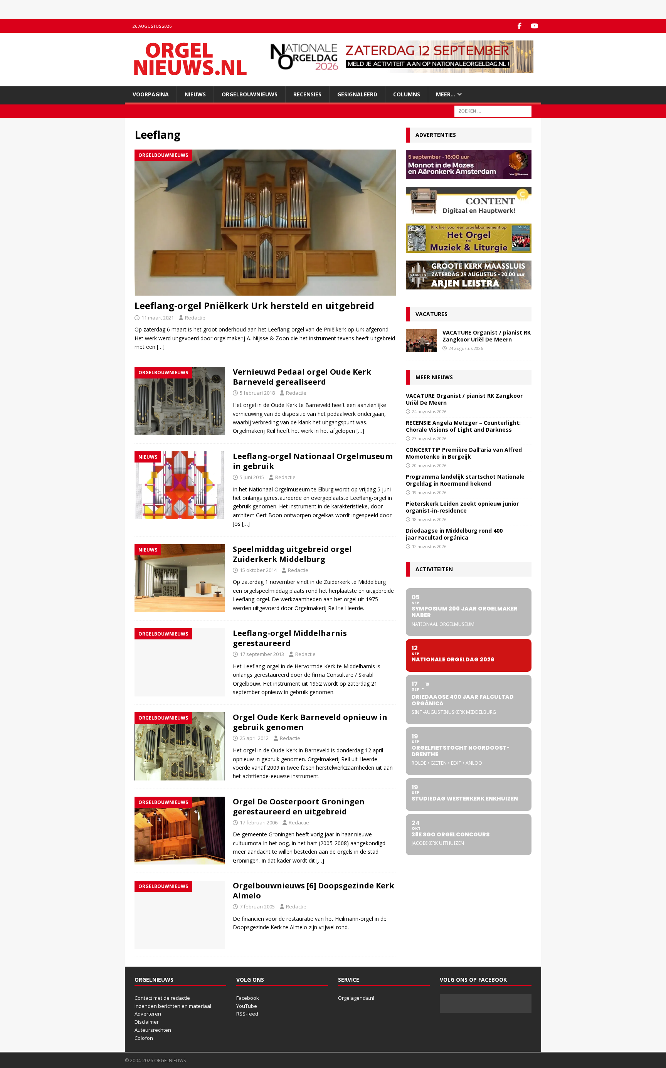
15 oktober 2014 (258, 570)
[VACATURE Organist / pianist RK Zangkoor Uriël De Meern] (421, 340)
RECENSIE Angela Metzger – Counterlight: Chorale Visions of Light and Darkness (463, 426)
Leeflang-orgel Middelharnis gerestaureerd (290, 638)
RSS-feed (247, 1013)
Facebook (247, 997)
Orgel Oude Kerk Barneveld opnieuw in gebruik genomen (310, 722)
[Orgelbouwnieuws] (180, 401)
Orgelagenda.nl (356, 997)
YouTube (246, 1005)
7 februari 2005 (257, 906)
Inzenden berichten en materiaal (173, 1005)
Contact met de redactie (162, 997)
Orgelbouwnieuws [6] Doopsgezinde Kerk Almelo (313, 890)
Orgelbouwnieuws (250, 94)
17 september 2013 (262, 654)
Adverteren (148, 1013)
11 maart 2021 (157, 317)
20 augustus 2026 (429, 465)
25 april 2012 (254, 738)
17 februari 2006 (259, 822)
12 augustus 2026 (429, 546)
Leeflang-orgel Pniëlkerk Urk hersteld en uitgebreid (254, 305)
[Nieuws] (180, 485)
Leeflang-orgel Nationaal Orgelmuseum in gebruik (313, 461)
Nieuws (195, 94)
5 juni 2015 (252, 477)
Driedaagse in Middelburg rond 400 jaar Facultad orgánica (454, 534)
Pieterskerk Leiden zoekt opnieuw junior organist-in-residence (462, 507)
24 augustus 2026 (466, 348)
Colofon (144, 1037)
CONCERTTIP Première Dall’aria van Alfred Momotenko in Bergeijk (464, 453)
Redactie (195, 317)
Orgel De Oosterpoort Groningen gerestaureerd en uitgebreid (299, 806)
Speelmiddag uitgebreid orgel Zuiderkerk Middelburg (292, 554)
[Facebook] (519, 26)
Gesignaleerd (357, 94)
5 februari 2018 (257, 392)
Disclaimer (147, 1021)
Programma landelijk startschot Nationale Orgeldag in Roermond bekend (465, 480)
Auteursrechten (153, 1029)
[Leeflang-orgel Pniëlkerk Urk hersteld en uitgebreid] (265, 223)
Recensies (307, 94)
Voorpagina (151, 94)
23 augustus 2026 (429, 438)
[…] (161, 346)
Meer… (445, 94)
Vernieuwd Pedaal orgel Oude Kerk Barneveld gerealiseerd (302, 377)
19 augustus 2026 (429, 492)
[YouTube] (534, 26)
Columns (406, 94)
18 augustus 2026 (429, 519)
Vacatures (431, 314)
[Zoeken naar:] (492, 110)
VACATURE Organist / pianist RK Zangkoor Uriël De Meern (486, 336)
